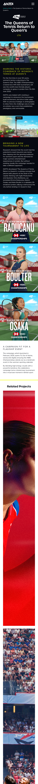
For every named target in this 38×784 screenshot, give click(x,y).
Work (10, 8)
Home (5, 8)
